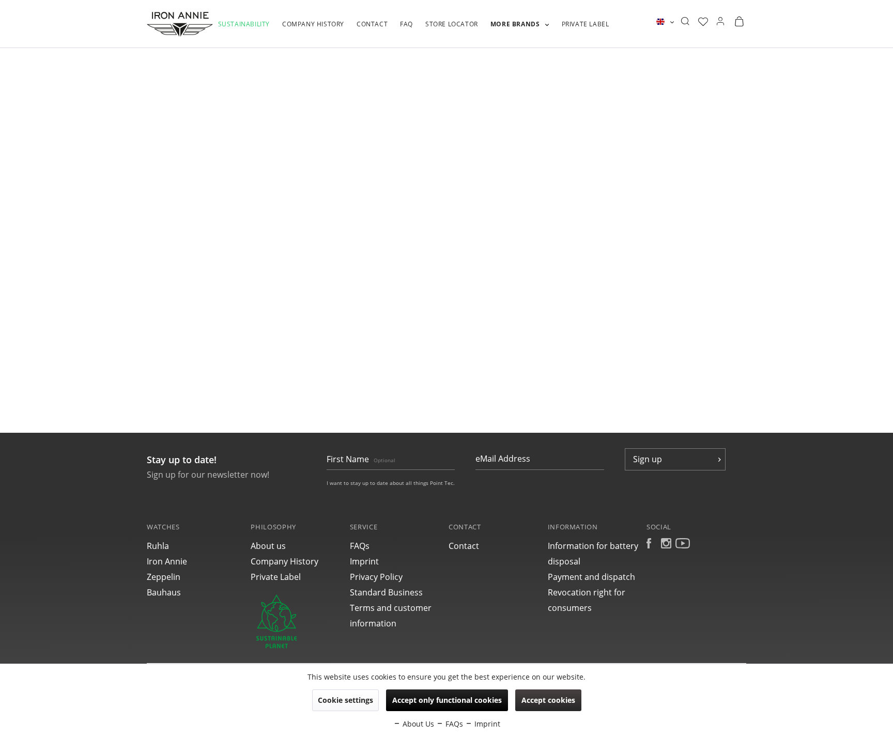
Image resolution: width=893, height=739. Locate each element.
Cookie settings (345, 700)
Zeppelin (163, 577)
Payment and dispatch (591, 577)
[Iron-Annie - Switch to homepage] (180, 24)
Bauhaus (164, 592)
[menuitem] (244, 29)
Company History (284, 561)
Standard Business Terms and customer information (391, 608)
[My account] (720, 21)
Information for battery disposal (593, 553)
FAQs (359, 546)
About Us (417, 724)
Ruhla (158, 546)
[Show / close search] (685, 21)
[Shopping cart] (739, 21)
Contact (464, 546)
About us (268, 546)
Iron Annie (167, 561)
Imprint (364, 561)
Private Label (276, 577)
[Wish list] (703, 21)
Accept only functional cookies (447, 700)
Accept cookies (548, 700)
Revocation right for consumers (586, 600)
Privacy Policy (376, 577)
